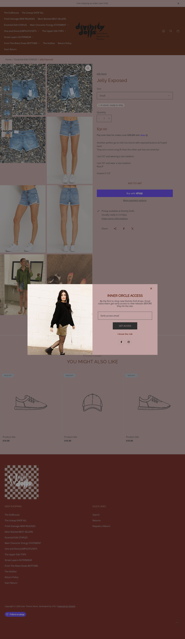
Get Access (125, 325)
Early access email (110, 315)
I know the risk (125, 334)
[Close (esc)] (151, 288)
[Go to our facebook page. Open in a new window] (121, 342)
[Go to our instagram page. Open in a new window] (129, 342)
